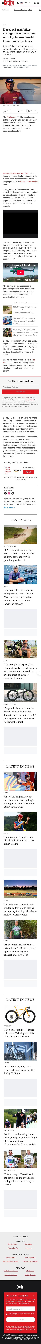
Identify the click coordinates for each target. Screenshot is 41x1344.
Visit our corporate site (30, 1335)
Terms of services (27, 398)
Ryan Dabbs (10, 59)
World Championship (29, 182)
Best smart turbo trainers (10, 1261)
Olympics (28, 1248)
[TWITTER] (6, 493)
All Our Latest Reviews (11, 1271)
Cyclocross (11, 117)
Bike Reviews (30, 1271)
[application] (20, 222)
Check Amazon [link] (28, 472)
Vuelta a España (13, 1248)
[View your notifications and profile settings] (18, 3)
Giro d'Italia (28, 1244)
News (5, 24)
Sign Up (20, 1319)
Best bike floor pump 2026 (23, 10)
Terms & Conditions (18, 1329)
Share (8, 111)
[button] (20, 470)
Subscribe (28, 3)
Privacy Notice (28, 400)
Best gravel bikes (30, 1257)
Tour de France (12, 1244)
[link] (9, 470)
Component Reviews (11, 1275)
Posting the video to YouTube (15, 173)
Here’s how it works (22, 67)
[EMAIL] (13, 493)
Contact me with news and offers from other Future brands (21, 1314)
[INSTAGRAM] (9, 493)
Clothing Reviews (30, 1275)
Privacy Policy (28, 1327)
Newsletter (34, 111)
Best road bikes (11, 1257)
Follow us (23, 111)
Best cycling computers (30, 1261)
